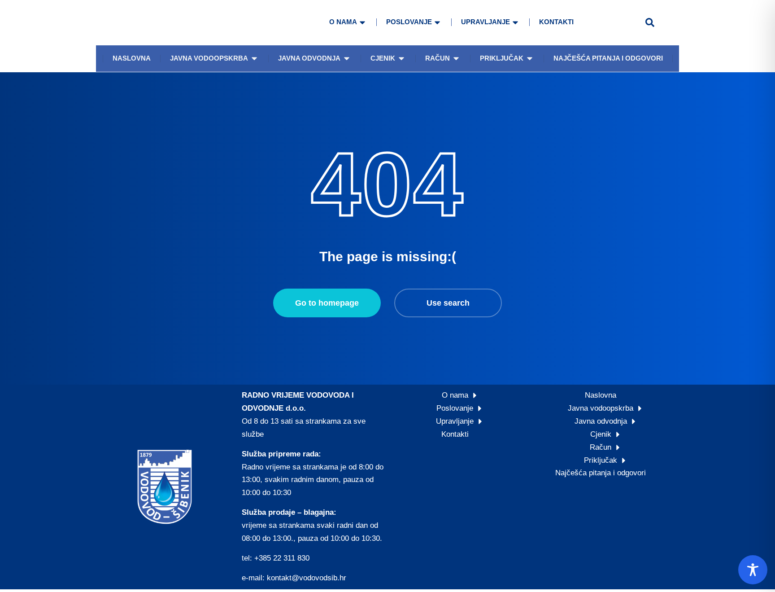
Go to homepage (327, 302)
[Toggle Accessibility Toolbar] (752, 569)
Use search (448, 302)
